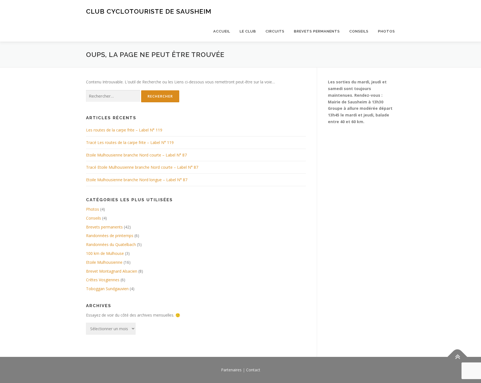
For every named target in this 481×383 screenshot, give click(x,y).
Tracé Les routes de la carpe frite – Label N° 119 (130, 142)
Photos (386, 31)
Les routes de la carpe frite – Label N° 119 (124, 130)
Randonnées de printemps (109, 235)
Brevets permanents (317, 31)
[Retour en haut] (457, 357)
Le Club (248, 31)
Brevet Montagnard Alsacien (111, 271)
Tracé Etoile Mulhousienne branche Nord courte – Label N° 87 (142, 167)
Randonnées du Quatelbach (111, 244)
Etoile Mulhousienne (104, 262)
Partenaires (231, 369)
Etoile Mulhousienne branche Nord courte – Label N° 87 (136, 155)
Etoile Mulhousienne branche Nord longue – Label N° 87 (136, 179)
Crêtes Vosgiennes (102, 279)
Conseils (359, 31)
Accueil (221, 31)
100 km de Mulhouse (105, 253)
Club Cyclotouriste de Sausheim (148, 11)
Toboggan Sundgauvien (107, 288)
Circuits (275, 31)
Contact (253, 369)
